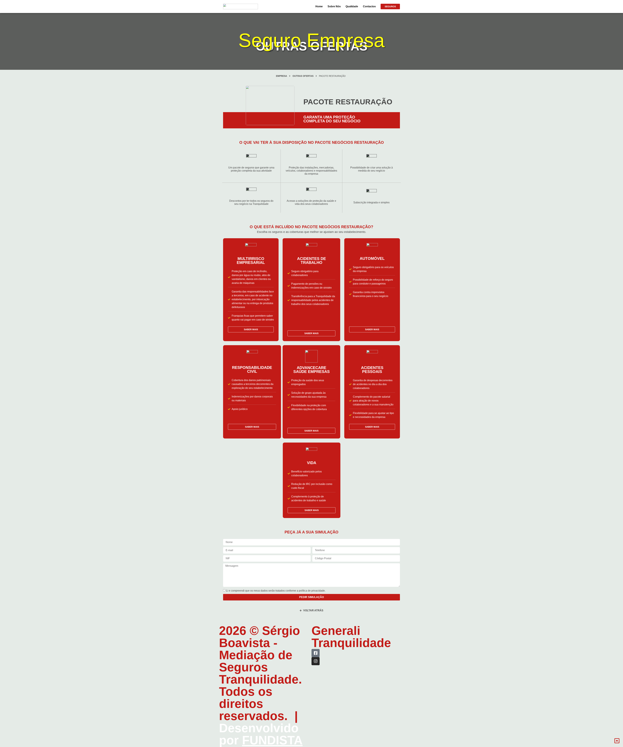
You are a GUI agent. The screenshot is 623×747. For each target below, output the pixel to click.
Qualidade (352, 6)
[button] (332, 76)
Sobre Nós (334, 6)
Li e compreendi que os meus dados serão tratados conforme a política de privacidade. (275, 590)
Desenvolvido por (261, 734)
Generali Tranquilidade (351, 637)
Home (319, 6)
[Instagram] (316, 661)
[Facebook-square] (316, 653)
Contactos (369, 6)
